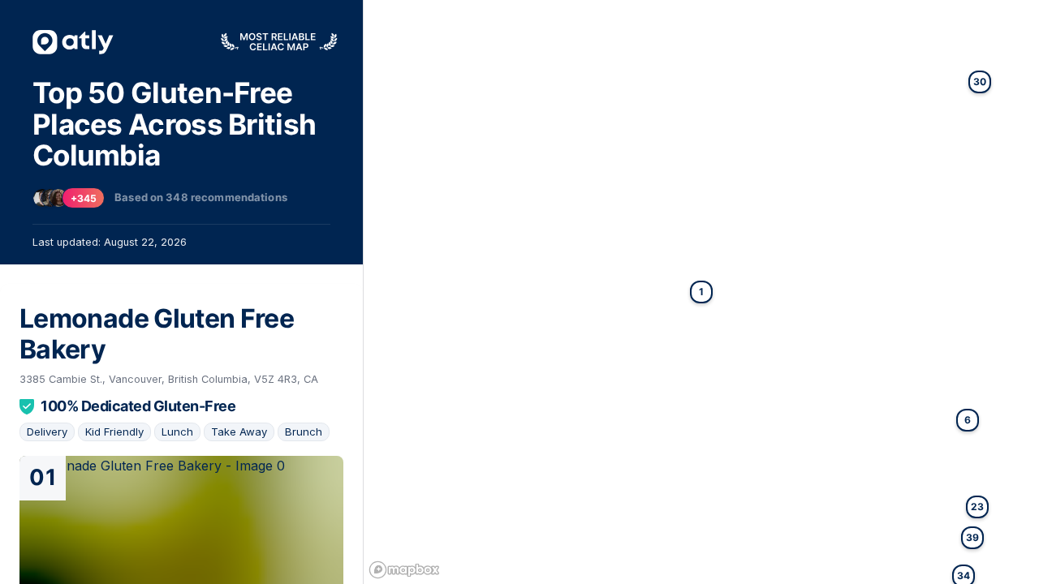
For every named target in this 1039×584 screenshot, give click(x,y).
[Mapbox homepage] (404, 569)
